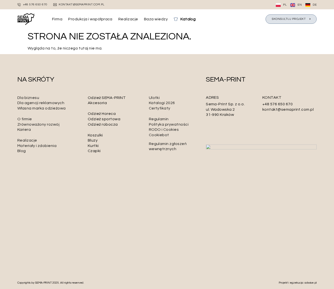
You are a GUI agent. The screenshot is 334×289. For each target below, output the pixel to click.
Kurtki (93, 146)
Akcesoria (97, 103)
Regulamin (159, 119)
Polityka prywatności (169, 124)
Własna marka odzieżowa (41, 108)
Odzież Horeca (102, 114)
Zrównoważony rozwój (38, 124)
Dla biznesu (28, 98)
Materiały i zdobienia (36, 146)
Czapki (94, 151)
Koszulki (95, 135)
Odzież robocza (103, 124)
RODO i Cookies (164, 130)
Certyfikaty (159, 108)
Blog (21, 151)
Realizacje (27, 140)
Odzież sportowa (104, 119)
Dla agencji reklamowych (40, 103)
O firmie (24, 119)
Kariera (24, 130)
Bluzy (93, 140)
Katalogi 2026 (162, 103)
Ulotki (154, 98)
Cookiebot (159, 135)
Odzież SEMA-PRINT (107, 98)
